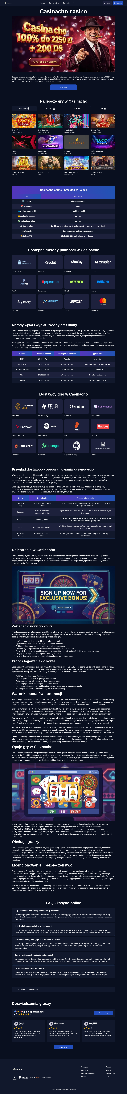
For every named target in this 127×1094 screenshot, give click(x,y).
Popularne (22, 108)
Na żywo (49, 108)
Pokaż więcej (63, 1047)
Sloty (101, 108)
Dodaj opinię (103, 1013)
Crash (75, 108)
